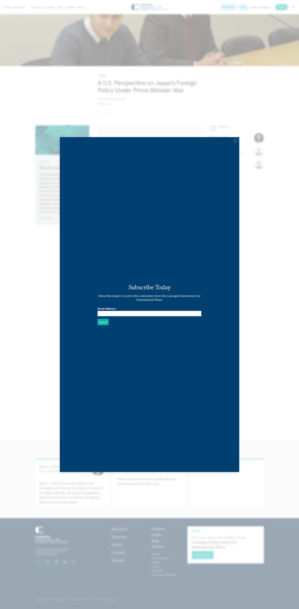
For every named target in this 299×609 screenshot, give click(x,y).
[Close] (236, 140)
